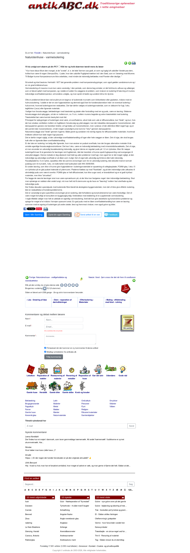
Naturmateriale (59, 415)
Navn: (28, 318)
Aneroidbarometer (67, 531)
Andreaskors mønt (68, 539)
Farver (28, 409)
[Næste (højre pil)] (130, 62)
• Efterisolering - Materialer (86, 301)
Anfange (63, 527)
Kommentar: (30, 335)
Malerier (56, 403)
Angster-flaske (66, 514)
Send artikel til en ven (90, 214)
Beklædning (30, 400)
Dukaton (28, 505)
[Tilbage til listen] (81, 278)
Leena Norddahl (32, 436)
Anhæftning (65, 510)
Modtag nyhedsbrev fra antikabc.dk (61, 351)
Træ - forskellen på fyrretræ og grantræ (111, 510)
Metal (55, 406)
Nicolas (28, 447)
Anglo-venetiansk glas (69, 518)
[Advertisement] (12, 39)
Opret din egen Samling (59, 214)
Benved (28, 514)
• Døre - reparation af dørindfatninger (62, 301)
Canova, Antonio (32, 535)
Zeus (27, 518)
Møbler (56, 409)
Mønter (56, 412)
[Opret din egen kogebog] (127, 323)
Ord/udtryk (85, 400)
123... (130, 489)
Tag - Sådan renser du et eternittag (109, 539)
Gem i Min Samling (33, 214)
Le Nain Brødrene (32, 527)
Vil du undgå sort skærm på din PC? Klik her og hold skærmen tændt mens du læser (64, 66)
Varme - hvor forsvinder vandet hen (110, 522)
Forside (37, 52)
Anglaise (63, 522)
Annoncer (83, 546)
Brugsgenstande (32, 403)
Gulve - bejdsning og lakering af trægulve (111, 505)
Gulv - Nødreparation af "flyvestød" (74, 501)
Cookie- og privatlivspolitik (108, 546)
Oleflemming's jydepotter (105, 518)
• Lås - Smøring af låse (37, 300)
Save (39, 209)
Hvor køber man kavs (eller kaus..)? (40, 450)
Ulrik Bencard (31, 462)
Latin (55, 400)
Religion (84, 409)
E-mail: (28, 325)
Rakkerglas (30, 539)
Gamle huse (30, 412)
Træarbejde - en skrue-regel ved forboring (111, 531)
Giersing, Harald (32, 531)
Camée (28, 510)
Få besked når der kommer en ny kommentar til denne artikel (72, 348)
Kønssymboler (101, 527)
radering (28, 522)
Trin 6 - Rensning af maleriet (107, 535)
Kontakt (92, 546)
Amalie (28, 454)
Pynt (83, 406)
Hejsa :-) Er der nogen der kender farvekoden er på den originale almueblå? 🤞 (58, 457)
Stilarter (113, 403)
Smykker (113, 400)
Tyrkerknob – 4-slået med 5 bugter (74, 505)
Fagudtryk (29, 406)
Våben (112, 406)
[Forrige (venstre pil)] (126, 62)
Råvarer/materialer (89, 412)
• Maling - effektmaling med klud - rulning (115, 301)
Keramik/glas (30, 415)
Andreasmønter (66, 535)
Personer (85, 403)
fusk (27, 501)
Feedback (112, 214)
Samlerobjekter (87, 415)
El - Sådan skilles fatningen (106, 514)
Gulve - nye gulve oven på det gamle (110, 501)
